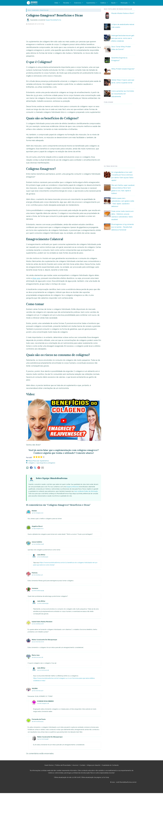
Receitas (66, 3)
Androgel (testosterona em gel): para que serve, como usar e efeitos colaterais (122, 38)
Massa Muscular (44, 10)
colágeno (31, 463)
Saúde (113, 3)
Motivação (124, 3)
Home (29, 10)
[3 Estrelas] (39, 457)
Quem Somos (48, 765)
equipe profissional (73, 486)
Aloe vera (36, 278)
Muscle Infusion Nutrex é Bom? (122, 13)
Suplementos (90, 3)
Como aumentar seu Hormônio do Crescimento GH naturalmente (122, 93)
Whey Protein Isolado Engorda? (123, 69)
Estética (103, 3)
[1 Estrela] (34, 457)
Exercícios (77, 3)
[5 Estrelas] (44, 457)
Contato (82, 765)
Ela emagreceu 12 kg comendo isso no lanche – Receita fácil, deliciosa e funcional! (122, 227)
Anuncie (75, 765)
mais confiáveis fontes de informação (86, 491)
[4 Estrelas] (41, 457)
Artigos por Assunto (93, 765)
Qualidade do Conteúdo (110, 765)
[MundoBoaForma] (32, 3)
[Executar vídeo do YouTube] (63, 421)
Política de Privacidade (63, 765)
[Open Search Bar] (133, 3)
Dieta (56, 3)
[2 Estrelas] (36, 457)
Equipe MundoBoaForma (53, 20)
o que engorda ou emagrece (45, 463)
